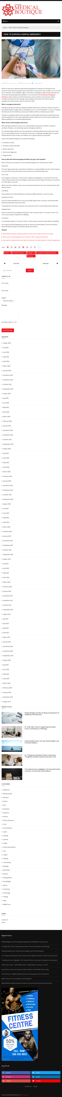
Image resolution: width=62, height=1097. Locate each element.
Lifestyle (5, 858)
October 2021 (7, 605)
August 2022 (7, 559)
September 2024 (8, 444)
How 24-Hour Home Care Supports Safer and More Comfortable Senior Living (25, 969)
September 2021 (8, 610)
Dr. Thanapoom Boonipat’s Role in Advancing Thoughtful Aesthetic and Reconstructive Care (40, 756)
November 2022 (8, 545)
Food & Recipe (7, 828)
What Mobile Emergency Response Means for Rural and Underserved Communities (28, 234)
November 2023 (8, 490)
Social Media (7, 881)
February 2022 (7, 587)
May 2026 (6, 357)
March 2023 (6, 527)
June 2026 (6, 352)
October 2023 (7, 495)
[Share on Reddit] (27, 247)
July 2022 (6, 564)
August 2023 (7, 504)
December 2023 (8, 485)
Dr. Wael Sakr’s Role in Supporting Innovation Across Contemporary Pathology (40, 728)
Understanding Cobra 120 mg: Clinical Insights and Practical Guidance (42, 742)
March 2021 (6, 637)
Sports (5, 885)
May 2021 (6, 628)
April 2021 (6, 633)
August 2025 (7, 393)
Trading (5, 896)
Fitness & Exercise (8, 820)
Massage (6, 866)
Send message (7, 330)
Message (4, 305)
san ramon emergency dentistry (47, 253)
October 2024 (7, 439)
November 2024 (8, 435)
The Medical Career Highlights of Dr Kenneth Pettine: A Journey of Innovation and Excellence (42, 770)
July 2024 (6, 453)
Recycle (5, 873)
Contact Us (5, 920)
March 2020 (6, 683)
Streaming (6, 889)
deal (7, 253)
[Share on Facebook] (7, 247)
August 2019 (7, 701)
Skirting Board (7, 877)
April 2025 (6, 412)
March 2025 (6, 416)
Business (6, 797)
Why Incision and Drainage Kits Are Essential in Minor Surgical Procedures (25, 237)
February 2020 (7, 688)
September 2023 (8, 499)
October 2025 (7, 384)
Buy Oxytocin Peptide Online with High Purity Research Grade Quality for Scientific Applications (31, 240)
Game (5, 831)
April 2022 (6, 577)
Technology (6, 893)
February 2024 (7, 476)
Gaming (5, 835)
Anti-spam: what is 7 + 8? (9, 322)
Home (3, 922)
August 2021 (7, 614)
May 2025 (6, 407)
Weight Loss (7, 904)
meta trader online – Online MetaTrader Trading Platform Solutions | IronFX (25, 965)
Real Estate (6, 870)
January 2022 (7, 591)
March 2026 (6, 366)
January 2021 (7, 642)
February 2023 (7, 531)
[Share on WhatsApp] (19, 247)
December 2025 (8, 375)
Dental (5, 801)
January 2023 (7, 536)
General (5, 839)
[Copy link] (39, 247)
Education (6, 809)
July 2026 (6, 347)
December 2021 (8, 596)
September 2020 (8, 656)
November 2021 (8, 600)
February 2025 (7, 421)
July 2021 (6, 619)
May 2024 (6, 462)
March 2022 (6, 582)
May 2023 (6, 518)
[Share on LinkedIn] (15, 247)
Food (4, 824)
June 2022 (6, 568)
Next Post (46, 263)
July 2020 (6, 665)
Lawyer (5, 854)
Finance (5, 816)
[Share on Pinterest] (23, 247)
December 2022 (8, 541)
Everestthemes (24, 1095)
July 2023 (6, 508)
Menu (6, 21)
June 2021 (6, 623)
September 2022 (8, 554)
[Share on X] (11, 247)
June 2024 (6, 458)
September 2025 (8, 389)
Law (4, 851)
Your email (5, 290)
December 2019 (8, 697)
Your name (5, 283)
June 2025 (6, 403)
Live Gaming (7, 862)
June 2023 (6, 513)
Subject (7, 299)
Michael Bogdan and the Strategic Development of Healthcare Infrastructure (42, 714)
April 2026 (6, 361)
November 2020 (8, 651)
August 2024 (7, 449)
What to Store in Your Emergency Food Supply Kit (17, 979)
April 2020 (6, 679)
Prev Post (16, 263)
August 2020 (7, 660)
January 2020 (7, 692)
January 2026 (7, 370)
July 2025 (6, 398)
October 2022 (7, 550)
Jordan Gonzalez (28, 83)
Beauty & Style (7, 793)
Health (31, 253)
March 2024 (6, 472)
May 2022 (6, 573)
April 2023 (6, 522)
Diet (4, 805)
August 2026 (7, 343)
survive (31, 256)
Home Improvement (9, 847)
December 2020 (8, 646)
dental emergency (19, 253)
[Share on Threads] (34, 247)
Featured (6, 812)
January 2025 (7, 426)
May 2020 (6, 674)
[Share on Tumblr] (31, 247)
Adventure (6, 789)
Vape (4, 900)
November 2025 (8, 380)
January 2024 (7, 481)
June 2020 (6, 669)
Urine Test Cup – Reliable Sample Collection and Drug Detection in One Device (25, 974)
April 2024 (6, 467)
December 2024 (8, 430)
